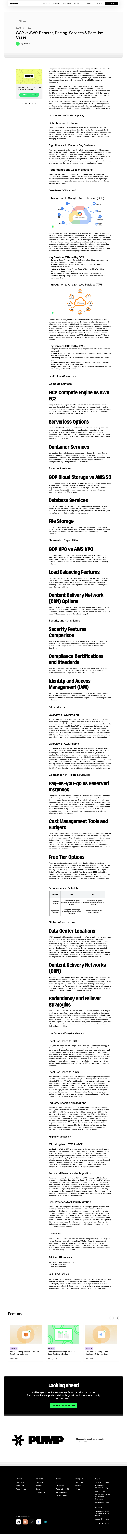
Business (39, 1486)
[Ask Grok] (32, 1521)
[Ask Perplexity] (45, 1521)
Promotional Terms (102, 1502)
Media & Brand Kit (62, 1489)
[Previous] (112, 1318)
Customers (60, 1486)
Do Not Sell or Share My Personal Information (103, 1497)
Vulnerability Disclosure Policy (101, 1487)
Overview (39, 1482)
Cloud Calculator (62, 1496)
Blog (57, 1482)
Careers (78, 1489)
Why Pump (79, 1482)
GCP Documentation (58, 1264)
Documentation (61, 1492)
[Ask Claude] (25, 1521)
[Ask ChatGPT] (18, 1521)
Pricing (78, 1486)
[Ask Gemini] (38, 1521)
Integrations (40, 1492)
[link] (28, 95)
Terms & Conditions (102, 1482)
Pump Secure (21, 1489)
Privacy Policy (100, 1491)
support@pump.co (102, 1519)
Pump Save (20, 1482)
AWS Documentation (58, 1267)
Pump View (20, 1486)
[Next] (117, 1318)
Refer (38, 1489)
